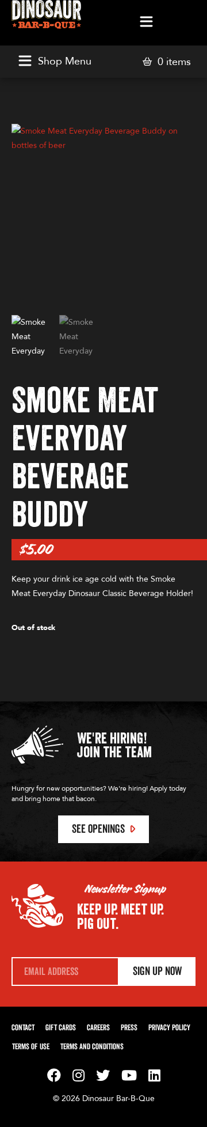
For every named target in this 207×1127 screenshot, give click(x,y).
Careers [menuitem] (98, 1028)
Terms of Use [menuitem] (30, 1047)
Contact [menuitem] (23, 1028)
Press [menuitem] (129, 1028)
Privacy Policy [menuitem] (169, 1028)
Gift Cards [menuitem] (60, 1028)
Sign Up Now (157, 971)
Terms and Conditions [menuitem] (92, 1047)
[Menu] (146, 22)
